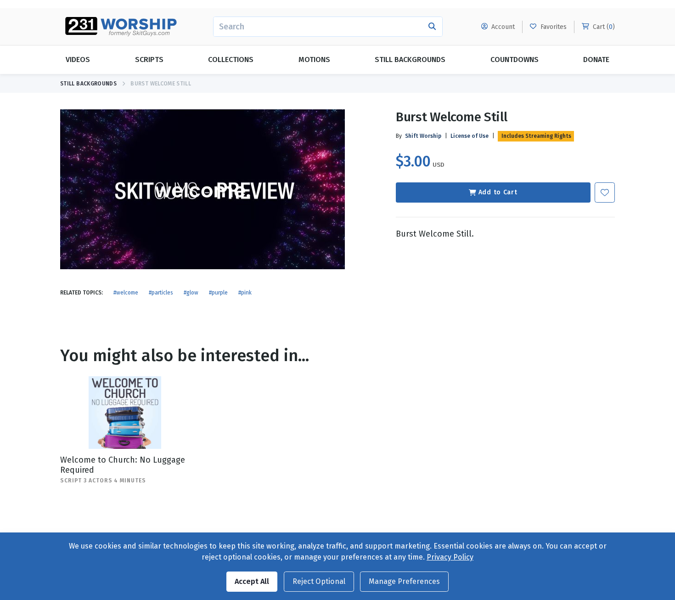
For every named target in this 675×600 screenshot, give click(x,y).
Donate (596, 59)
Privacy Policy (450, 557)
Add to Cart (498, 192)
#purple (218, 292)
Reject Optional (318, 581)
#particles (161, 292)
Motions (314, 59)
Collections (230, 59)
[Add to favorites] (605, 192)
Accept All (252, 581)
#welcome (125, 292)
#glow (191, 292)
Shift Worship (423, 136)
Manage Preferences (404, 581)
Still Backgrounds (410, 59)
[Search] (432, 26)
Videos (78, 59)
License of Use (469, 136)
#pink (245, 292)
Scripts (149, 59)
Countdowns (514, 59)
